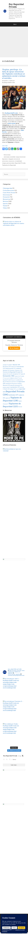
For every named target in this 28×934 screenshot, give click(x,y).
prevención (18, 385)
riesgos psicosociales (8, 163)
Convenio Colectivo (16, 370)
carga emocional (20, 157)
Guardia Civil (18, 376)
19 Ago (19, 755)
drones (10, 373)
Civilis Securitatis (8, 190)
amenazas (7, 157)
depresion (5, 159)
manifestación (19, 379)
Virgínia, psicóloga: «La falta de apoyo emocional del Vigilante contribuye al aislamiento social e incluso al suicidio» (13, 73)
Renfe (7, 389)
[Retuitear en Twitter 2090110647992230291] (7, 760)
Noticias (5, 201)
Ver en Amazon (14, 348)
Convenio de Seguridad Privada (13, 372)
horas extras (7, 378)
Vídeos (5, 208)
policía (12, 385)
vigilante (7, 397)
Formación (6, 197)
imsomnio (11, 161)
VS (20, 406)
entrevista (5, 161)
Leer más (4, 145)
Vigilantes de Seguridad (9, 165)
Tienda (5, 206)
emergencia (16, 374)
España (23, 373)
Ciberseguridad (7, 188)
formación (8, 376)
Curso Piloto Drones (9, 192)
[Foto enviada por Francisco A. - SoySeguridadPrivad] (14, 711)
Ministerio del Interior (12, 381)
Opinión (5, 203)
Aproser (16, 364)
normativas (9, 383)
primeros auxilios (6, 387)
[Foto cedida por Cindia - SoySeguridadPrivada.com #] (14, 734)
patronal (15, 383)
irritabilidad (18, 161)
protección (15, 387)
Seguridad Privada (20, 163)
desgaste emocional (14, 159)
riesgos (13, 389)
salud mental (11, 123)
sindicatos (13, 395)
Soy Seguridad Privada (16, 5)
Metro (5, 381)
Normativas (6, 199)
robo (17, 389)
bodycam (14, 366)
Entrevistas (7, 154)
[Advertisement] (14, 41)
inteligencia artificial (14, 378)
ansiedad (12, 157)
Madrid (14, 379)
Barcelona (7, 366)
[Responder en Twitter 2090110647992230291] (4, 760)
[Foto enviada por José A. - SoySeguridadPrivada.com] (14, 689)
